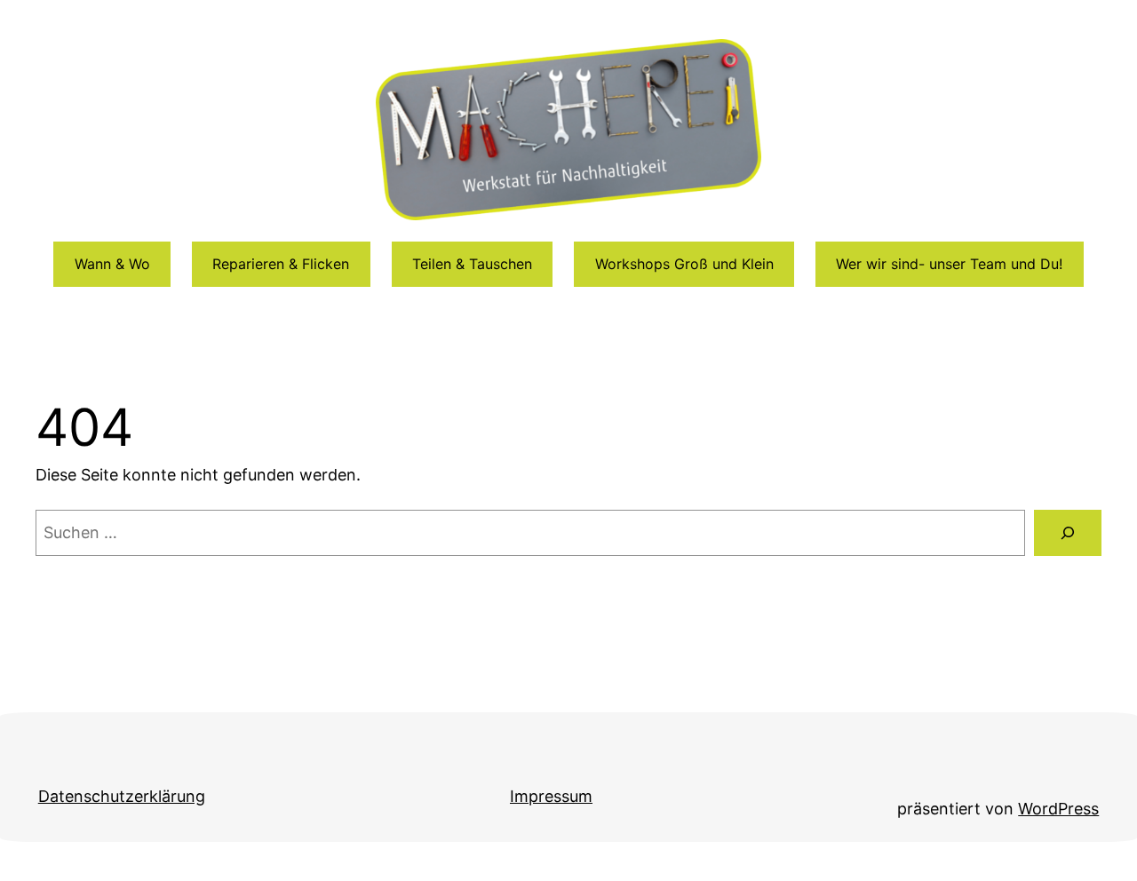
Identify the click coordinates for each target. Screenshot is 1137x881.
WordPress (1058, 808)
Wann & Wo (112, 264)
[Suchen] (1067, 533)
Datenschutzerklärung (121, 796)
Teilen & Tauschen (472, 264)
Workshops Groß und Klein (684, 264)
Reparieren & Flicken (280, 264)
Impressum (551, 796)
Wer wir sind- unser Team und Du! (949, 264)
